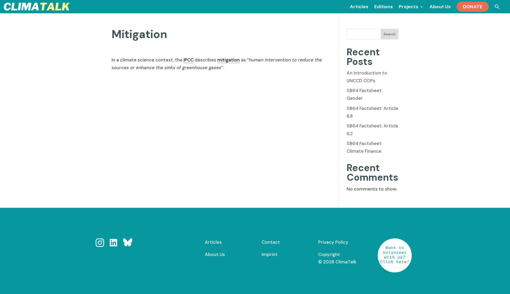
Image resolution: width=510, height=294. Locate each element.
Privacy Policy (333, 242)
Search (390, 34)
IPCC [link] (189, 60)
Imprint (270, 254)
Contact (271, 242)
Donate (472, 6)
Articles (213, 242)
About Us (215, 254)
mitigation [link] (228, 60)
